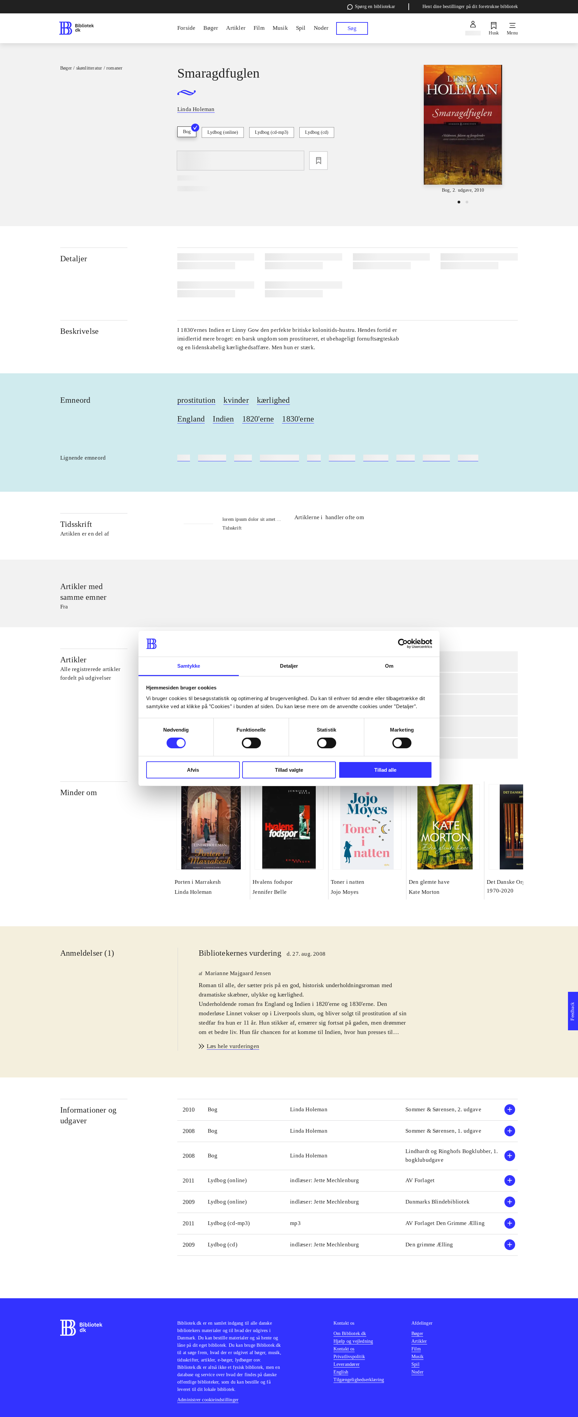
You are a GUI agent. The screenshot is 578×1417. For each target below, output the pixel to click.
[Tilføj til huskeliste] (318, 160)
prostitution (196, 400)
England (191, 418)
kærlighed (273, 400)
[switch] (251, 743)
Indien (223, 418)
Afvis (193, 770)
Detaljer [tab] (289, 666)
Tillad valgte (289, 770)
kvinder (236, 400)
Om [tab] (389, 666)
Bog (187, 131)
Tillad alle (385, 770)
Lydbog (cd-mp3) (271, 132)
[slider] (463, 129)
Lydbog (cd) (316, 132)
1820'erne (258, 418)
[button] (347, 1110)
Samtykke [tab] (188, 666)
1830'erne (298, 418)
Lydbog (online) (222, 132)
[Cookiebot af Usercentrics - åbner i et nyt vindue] (403, 644)
